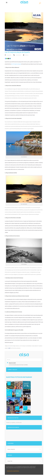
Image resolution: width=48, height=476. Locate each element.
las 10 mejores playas (16, 64)
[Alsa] (24, 354)
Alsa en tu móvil (12, 363)
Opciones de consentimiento (13, 471)
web (9, 348)
